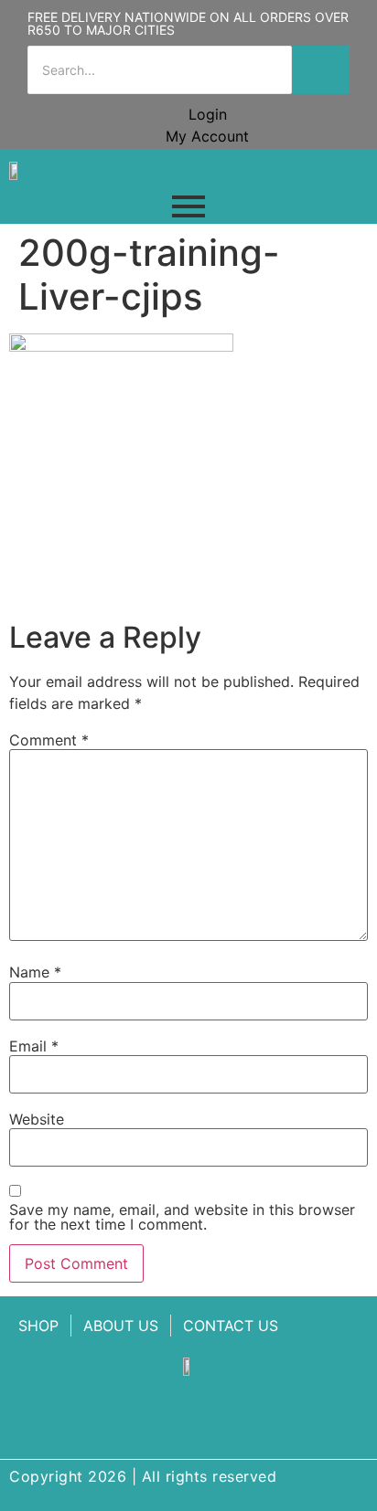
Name (35, 972)
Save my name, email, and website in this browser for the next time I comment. (182, 1216)
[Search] (321, 70)
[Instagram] (218, 1418)
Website (36, 1119)
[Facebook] (159, 1418)
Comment (49, 740)
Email (34, 1046)
